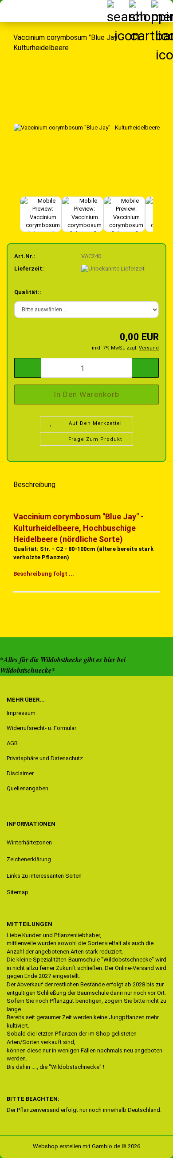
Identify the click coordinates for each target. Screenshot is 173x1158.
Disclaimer (20, 773)
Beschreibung (34, 484)
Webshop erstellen (57, 1146)
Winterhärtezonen (29, 842)
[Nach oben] (24, 1144)
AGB (12, 743)
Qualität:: (27, 292)
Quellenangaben (27, 788)
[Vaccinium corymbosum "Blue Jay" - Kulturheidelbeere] (87, 127)
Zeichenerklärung (29, 859)
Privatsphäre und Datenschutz (45, 758)
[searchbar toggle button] (117, 11)
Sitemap (17, 892)
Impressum (21, 713)
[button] (13, 218)
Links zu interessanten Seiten (44, 875)
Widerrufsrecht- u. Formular (41, 728)
